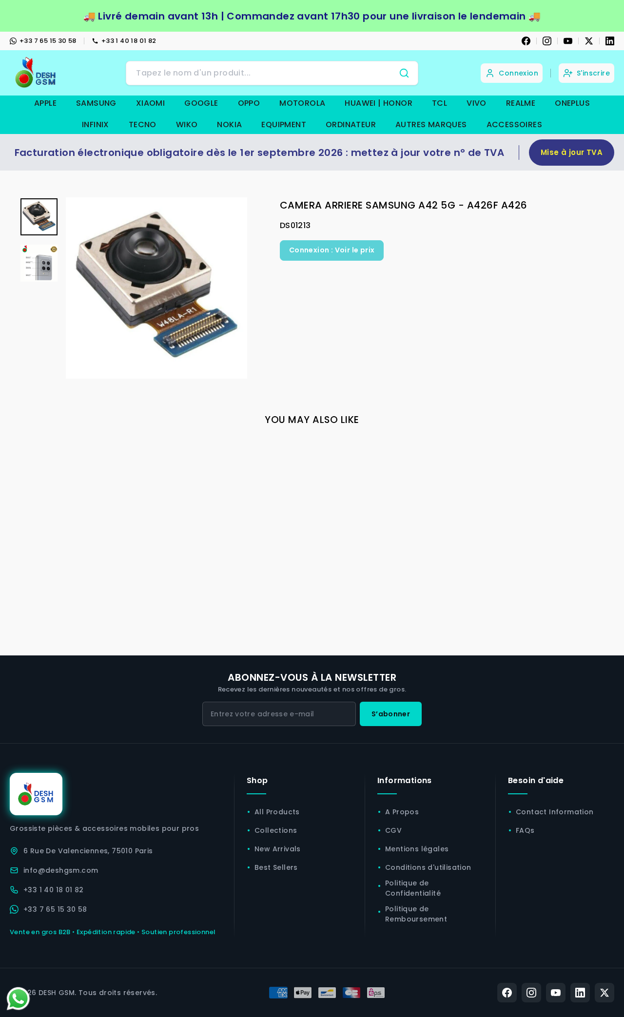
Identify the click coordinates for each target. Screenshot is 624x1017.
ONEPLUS (572, 103)
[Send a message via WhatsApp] (18, 998)
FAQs (525, 830)
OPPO (249, 103)
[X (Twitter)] (604, 992)
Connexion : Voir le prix (332, 250)
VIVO (477, 103)
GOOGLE (201, 103)
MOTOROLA (302, 103)
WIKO (187, 124)
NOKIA (229, 124)
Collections (275, 830)
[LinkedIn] (609, 41)
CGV (393, 830)
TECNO (142, 124)
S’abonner (390, 714)
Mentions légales (416, 849)
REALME (520, 103)
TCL (439, 103)
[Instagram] (547, 41)
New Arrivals (277, 849)
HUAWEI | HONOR (378, 103)
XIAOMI (150, 103)
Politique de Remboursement (416, 914)
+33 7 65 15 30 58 (48, 40)
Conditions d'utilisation (428, 867)
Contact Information (555, 812)
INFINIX (95, 124)
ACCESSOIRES (514, 124)
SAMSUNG (96, 103)
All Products (277, 812)
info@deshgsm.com (60, 870)
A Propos (402, 812)
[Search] (404, 73)
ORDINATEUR (351, 124)
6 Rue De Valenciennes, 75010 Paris (88, 851)
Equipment (283, 124)
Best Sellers (276, 867)
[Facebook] (526, 41)
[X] (589, 41)
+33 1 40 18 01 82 (128, 40)
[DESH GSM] (36, 73)
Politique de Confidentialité (413, 888)
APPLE (45, 103)
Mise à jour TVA (572, 152)
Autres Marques (431, 124)
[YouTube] (568, 41)
